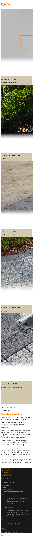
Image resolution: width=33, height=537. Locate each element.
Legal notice (7, 474)
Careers (6, 472)
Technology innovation (11, 407)
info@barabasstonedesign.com (13, 491)
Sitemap (6, 468)
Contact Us (7, 470)
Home (5, 406)
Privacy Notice (8, 475)
